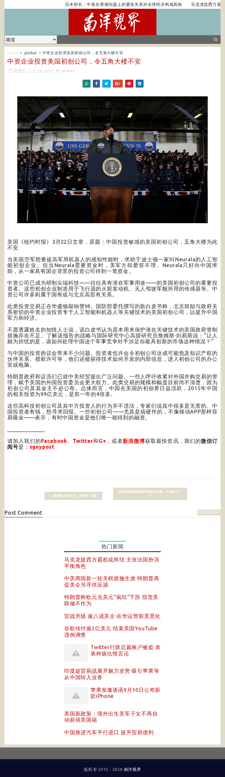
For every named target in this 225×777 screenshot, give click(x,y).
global (30, 53)
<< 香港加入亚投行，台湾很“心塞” (73, 495)
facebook (209, 512)
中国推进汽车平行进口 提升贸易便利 (109, 732)
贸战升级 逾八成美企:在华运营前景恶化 (112, 616)
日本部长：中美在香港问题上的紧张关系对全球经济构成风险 (112, 4)
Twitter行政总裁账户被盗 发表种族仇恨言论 (126, 650)
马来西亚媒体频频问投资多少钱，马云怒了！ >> (150, 493)
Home (12, 53)
